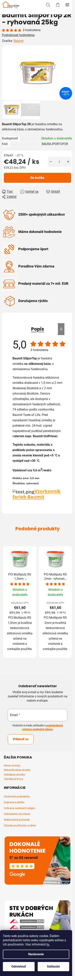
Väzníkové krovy (13, 779)
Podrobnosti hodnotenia (18, 35)
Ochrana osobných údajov (19, 808)
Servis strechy (12, 765)
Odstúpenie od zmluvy (17, 813)
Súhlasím (53, 966)
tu (48, 944)
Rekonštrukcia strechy (17, 770)
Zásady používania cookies (20, 825)
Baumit (18, 41)
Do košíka (37, 178)
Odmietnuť (18, 966)
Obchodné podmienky (17, 796)
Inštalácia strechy (14, 774)
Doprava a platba (14, 802)
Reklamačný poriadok (17, 819)
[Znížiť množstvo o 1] (51, 161)
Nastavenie (36, 954)
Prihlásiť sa (20, 739)
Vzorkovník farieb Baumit (36, 494)
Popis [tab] (37, 329)
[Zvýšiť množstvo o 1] (68, 161)
